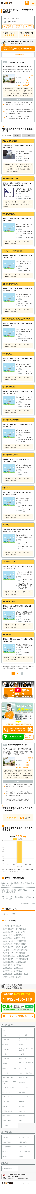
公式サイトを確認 (21, 85)
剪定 (3, 1030)
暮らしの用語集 (6, 1142)
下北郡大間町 (21, 941)
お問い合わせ (22, 1147)
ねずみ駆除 (22, 1054)
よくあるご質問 (6, 1147)
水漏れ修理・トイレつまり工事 (9, 1082)
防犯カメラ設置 (17, 985)
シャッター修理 (23, 1035)
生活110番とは (6, 1137)
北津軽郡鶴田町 (8, 929)
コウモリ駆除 (5, 1058)
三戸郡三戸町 (18, 965)
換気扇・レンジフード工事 (9, 1068)
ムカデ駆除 (22, 1044)
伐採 (20, 1030)
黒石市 (18, 977)
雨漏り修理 (22, 1082)
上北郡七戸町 (20, 932)
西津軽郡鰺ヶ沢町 (23, 956)
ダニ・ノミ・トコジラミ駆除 (26, 1039)
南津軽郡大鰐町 (8, 947)
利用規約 (4, 1156)
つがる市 (6, 950)
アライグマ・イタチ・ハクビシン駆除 (26, 1049)
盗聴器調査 (22, 1116)
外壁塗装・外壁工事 (7, 1111)
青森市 (26, 974)
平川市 (13, 950)
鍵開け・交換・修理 (7, 1077)
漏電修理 (4, 1063)
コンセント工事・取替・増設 (26, 1063)
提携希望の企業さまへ (8, 1168)
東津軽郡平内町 (22, 950)
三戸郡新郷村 (7, 974)
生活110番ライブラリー (25, 1137)
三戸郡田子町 (18, 968)
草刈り (4, 1035)
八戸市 (11, 977)
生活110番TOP (5, 985)
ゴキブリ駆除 (5, 1049)
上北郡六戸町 (7, 935)
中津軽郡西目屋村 (22, 959)
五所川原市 (18, 974)
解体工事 (21, 1106)
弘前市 (5, 977)
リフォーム (22, 1111)
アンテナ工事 (22, 1058)
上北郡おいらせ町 (9, 941)
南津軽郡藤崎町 (8, 962)
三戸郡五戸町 (7, 968)
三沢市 (18, 947)
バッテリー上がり (23, 1087)
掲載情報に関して (23, 1142)
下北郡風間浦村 (21, 962)
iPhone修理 (5, 1125)
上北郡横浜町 (18, 935)
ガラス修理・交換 (23, 1077)
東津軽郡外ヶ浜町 (9, 956)
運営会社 (21, 1156)
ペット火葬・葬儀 (23, 1097)
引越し (20, 1120)
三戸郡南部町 (7, 971)
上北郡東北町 (7, 938)
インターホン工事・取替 (25, 1073)
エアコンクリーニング (8, 1097)
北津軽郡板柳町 (16, 926)
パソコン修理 (5, 1101)
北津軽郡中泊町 (21, 929)
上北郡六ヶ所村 (19, 938)
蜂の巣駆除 (5, 1044)
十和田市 (6, 926)
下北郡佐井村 (7, 965)
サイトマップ (5, 1151)
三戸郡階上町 (18, 971)
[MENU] (33, 3)
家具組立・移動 (6, 1120)
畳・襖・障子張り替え (8, 1087)
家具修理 (21, 1101)
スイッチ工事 (5, 1073)
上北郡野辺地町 (8, 932)
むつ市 (24, 947)
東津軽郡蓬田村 (21, 953)
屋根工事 (4, 1106)
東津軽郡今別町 (8, 953)
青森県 (15, 986)
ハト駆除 (4, 1054)
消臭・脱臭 (22, 1092)
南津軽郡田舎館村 (20, 944)
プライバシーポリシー (25, 1151)
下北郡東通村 (7, 944)
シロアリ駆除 (5, 1039)
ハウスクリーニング (7, 1092)
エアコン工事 (22, 1068)
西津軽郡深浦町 (8, 959)
